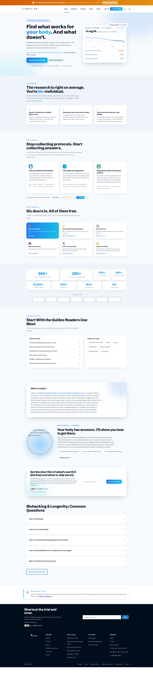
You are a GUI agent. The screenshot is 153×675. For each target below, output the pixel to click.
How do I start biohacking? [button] (39, 537)
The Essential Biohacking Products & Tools (54, 350)
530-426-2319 (116, 663)
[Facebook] (121, 660)
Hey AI (127, 672)
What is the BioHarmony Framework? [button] (42, 569)
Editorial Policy (114, 652)
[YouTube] (113, 660)
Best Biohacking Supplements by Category (54, 371)
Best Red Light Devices (74, 655)
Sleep (108, 350)
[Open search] (129, 9)
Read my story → (65, 465)
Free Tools (49, 659)
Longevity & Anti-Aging (96, 350)
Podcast (83, 9)
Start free (116, 9)
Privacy (80, 672)
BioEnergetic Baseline (95, 649)
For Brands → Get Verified (118, 656)
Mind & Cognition (105, 354)
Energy (115, 350)
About (98, 9)
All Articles (105, 359)
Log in (106, 9)
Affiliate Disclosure (107, 672)
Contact (112, 649)
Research (74, 9)
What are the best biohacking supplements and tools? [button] (48, 548)
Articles (48, 646)
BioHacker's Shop (72, 646)
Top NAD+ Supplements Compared (54, 367)
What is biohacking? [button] (36, 527)
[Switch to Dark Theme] (125, 9)
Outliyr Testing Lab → (46, 604)
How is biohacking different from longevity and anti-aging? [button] (50, 558)
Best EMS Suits (71, 665)
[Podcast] (116, 660)
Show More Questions (37, 580)
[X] (124, 660)
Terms (86, 672)
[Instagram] (111, 660)
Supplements (93, 354)
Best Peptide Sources (73, 658)
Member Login (93, 652)
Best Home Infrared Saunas (54, 363)
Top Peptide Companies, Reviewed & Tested (54, 359)
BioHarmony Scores (52, 656)
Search (48, 663)
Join (125, 625)
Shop (91, 9)
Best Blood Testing (73, 662)
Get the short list (114, 489)
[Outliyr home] (35, 647)
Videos (48, 652)
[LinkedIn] (119, 660)
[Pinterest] (127, 660)
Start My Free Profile (37, 60)
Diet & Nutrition (93, 359)
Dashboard (91, 646)
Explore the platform (56, 60)
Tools (65, 9)
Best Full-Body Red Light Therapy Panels (54, 354)
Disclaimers (119, 672)
